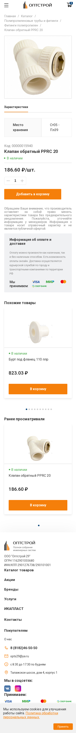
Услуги (10, 599)
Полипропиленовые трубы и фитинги (31, 21)
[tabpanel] (38, 353)
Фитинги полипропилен (21, 25)
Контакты (13, 619)
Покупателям (16, 630)
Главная (10, 16)
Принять (63, 726)
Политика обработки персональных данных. (30, 715)
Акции (9, 580)
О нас (8, 639)
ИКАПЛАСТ (14, 609)
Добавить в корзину (32, 194)
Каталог (27, 16)
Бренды (11, 589)
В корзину (38, 389)
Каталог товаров (19, 570)
